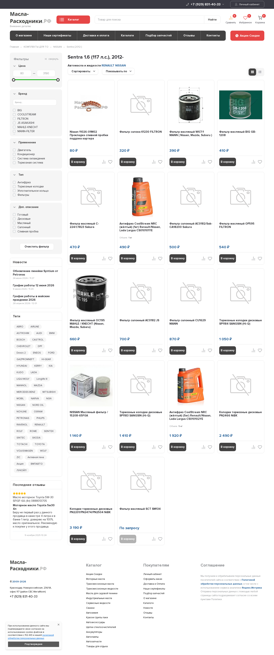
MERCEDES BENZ (26, 391)
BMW (52, 333)
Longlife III (42, 378)
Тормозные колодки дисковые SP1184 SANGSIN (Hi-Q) (240, 322)
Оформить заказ (152, 579)
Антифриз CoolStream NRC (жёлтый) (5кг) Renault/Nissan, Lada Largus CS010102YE (190, 415)
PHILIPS (41, 418)
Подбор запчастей (159, 35)
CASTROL (37, 339)
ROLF (20, 431)
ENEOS (37, 352)
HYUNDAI (22, 365)
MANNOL (22, 385)
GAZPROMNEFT (25, 359)
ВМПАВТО (37, 463)
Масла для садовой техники (101, 593)
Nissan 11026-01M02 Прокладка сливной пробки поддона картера (89, 135)
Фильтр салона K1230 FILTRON (140, 131)
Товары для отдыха (97, 646)
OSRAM (38, 411)
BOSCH (21, 339)
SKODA (36, 437)
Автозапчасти (94, 641)
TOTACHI (22, 444)
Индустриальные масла (99, 598)
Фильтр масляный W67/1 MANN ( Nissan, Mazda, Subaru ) (190, 133)
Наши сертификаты (57, 35)
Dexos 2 (21, 352)
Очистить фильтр (37, 246)
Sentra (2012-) (74, 46)
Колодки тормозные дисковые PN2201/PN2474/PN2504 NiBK (91, 510)
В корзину (78, 162)
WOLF (43, 450)
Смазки (90, 607)
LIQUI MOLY (23, 378)
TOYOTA (40, 444)
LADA (34, 372)
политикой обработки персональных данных (31, 637)
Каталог (73, 19)
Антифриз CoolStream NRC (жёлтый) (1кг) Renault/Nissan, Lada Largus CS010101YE (140, 227)
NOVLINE (22, 411)
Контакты (213, 35)
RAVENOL (22, 424)
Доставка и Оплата (154, 583)
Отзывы (189, 35)
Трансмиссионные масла (100, 583)
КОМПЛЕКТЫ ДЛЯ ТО (36, 46)
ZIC (18, 457)
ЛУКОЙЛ (21, 470)
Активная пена (36, 457)
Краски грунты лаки (97, 617)
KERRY (38, 365)
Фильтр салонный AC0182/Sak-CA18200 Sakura (190, 225)
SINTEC (21, 437)
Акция (20, 463)
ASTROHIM (23, 333)
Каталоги (127, 35)
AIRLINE (35, 326)
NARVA (35, 398)
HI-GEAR (46, 359)
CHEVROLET (24, 346)
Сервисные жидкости (98, 603)
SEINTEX (48, 431)
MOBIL (20, 398)
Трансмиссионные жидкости (102, 588)
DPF (40, 346)
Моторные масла (95, 579)
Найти (212, 19)
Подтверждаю (33, 644)
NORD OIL (38, 405)
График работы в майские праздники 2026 (31, 298)
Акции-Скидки (94, 574)
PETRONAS (23, 418)
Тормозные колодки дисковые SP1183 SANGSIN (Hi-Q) (140, 413)
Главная (14, 46)
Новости (148, 607)
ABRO (20, 326)
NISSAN (57, 46)
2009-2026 (19, 581)
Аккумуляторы (94, 632)
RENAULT (40, 424)
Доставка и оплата (96, 35)
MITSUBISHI (49, 391)
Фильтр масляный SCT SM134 (140, 509)
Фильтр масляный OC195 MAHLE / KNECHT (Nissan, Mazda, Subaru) (87, 324)
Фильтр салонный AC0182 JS (139, 320)
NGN (48, 398)
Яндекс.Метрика (252, 587)
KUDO (20, 372)
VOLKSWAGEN (25, 450)
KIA (51, 365)
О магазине (24, 35)
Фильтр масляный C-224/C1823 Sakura (84, 225)
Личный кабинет (248, 4)
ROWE (33, 431)
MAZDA (38, 385)
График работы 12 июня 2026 (33, 285)
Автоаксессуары (95, 622)
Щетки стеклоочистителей (101, 627)
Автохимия (92, 612)
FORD (51, 352)
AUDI (39, 333)
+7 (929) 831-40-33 (205, 4)
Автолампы (92, 636)
